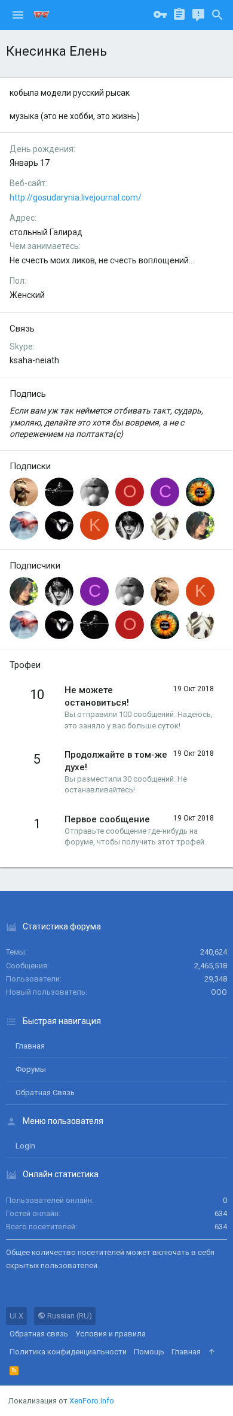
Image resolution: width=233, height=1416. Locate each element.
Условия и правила (110, 1333)
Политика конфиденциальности (68, 1351)
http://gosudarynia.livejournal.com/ (76, 197)
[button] (18, 15)
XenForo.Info (91, 1400)
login (25, 1145)
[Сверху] (211, 1352)
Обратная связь (45, 1092)
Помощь (149, 1351)
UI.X (16, 1315)
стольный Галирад (46, 232)
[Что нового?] (198, 15)
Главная (30, 1045)
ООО (219, 991)
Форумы (31, 1069)
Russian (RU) (68, 1315)
